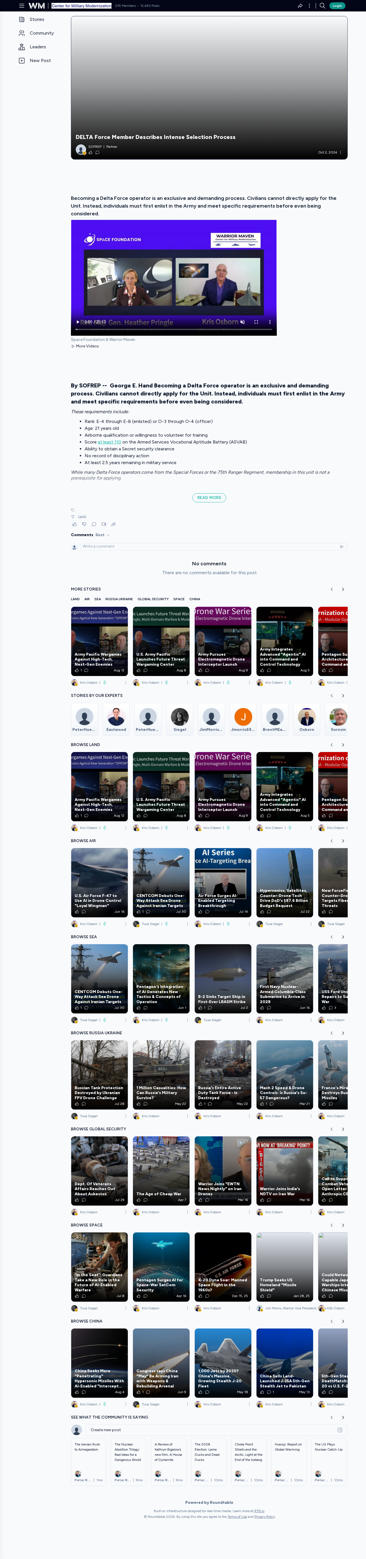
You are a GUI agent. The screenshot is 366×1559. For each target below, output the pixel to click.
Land (82, 517)
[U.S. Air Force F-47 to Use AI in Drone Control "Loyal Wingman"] (99, 882)
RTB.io (259, 1511)
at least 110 (109, 442)
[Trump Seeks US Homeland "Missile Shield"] (284, 1267)
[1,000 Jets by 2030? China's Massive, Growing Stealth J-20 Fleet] (223, 1363)
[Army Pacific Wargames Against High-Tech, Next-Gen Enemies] (99, 641)
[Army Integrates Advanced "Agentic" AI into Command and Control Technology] (284, 641)
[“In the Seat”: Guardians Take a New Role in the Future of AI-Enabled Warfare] (99, 1267)
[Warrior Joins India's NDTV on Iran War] (284, 1171)
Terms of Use (237, 1517)
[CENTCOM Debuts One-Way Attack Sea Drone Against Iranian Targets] (161, 882)
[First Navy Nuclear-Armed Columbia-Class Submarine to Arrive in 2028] (284, 978)
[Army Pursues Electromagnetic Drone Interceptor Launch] (223, 641)
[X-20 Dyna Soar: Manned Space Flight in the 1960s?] (223, 1267)
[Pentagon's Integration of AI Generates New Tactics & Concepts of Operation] (161, 978)
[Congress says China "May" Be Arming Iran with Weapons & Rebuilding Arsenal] (161, 1363)
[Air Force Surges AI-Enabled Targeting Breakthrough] (223, 882)
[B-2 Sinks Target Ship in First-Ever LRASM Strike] (223, 978)
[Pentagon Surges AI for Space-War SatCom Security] (161, 1267)
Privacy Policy (264, 1517)
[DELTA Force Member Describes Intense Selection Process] (209, 87)
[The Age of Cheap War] (161, 1171)
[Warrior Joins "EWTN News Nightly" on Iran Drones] (223, 1171)
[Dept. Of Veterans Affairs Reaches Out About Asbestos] (99, 1171)
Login (337, 6)
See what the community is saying (109, 1417)
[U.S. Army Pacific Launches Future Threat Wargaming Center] (161, 641)
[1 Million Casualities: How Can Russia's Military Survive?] (161, 1074)
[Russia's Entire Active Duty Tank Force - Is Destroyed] (223, 1074)
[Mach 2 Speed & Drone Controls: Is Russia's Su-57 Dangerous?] (284, 1074)
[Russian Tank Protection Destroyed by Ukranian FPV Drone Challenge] (99, 1074)
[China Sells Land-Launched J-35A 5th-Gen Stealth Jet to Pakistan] (284, 1363)
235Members (125, 6)
